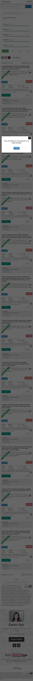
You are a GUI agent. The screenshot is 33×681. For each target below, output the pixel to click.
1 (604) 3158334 (5, 102)
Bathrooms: (7, 34)
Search (28, 6)
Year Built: (8, 39)
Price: (8, 24)
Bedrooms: (7, 29)
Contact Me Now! (16, 639)
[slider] (3, 26)
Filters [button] (28, 51)
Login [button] (16, 58)
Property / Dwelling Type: (9, 17)
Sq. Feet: (8, 45)
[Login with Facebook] (3, 58)
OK (16, 148)
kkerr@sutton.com (22, 661)
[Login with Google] (6, 58)
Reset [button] (20, 51)
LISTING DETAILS (6, 95)
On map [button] (12, 51)
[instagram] (18, 645)
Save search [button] (5, 51)
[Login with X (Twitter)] (9, 58)
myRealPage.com (16, 669)
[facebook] (14, 645)
